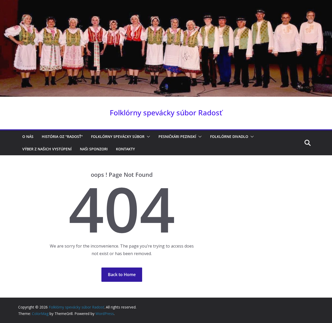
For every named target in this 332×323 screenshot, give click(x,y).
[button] (147, 136)
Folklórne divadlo (229, 136)
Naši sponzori (94, 148)
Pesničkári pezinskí (177, 136)
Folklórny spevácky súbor (117, 136)
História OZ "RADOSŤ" (62, 136)
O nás (27, 136)
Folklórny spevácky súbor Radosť (166, 112)
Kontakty (125, 148)
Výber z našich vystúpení (47, 148)
